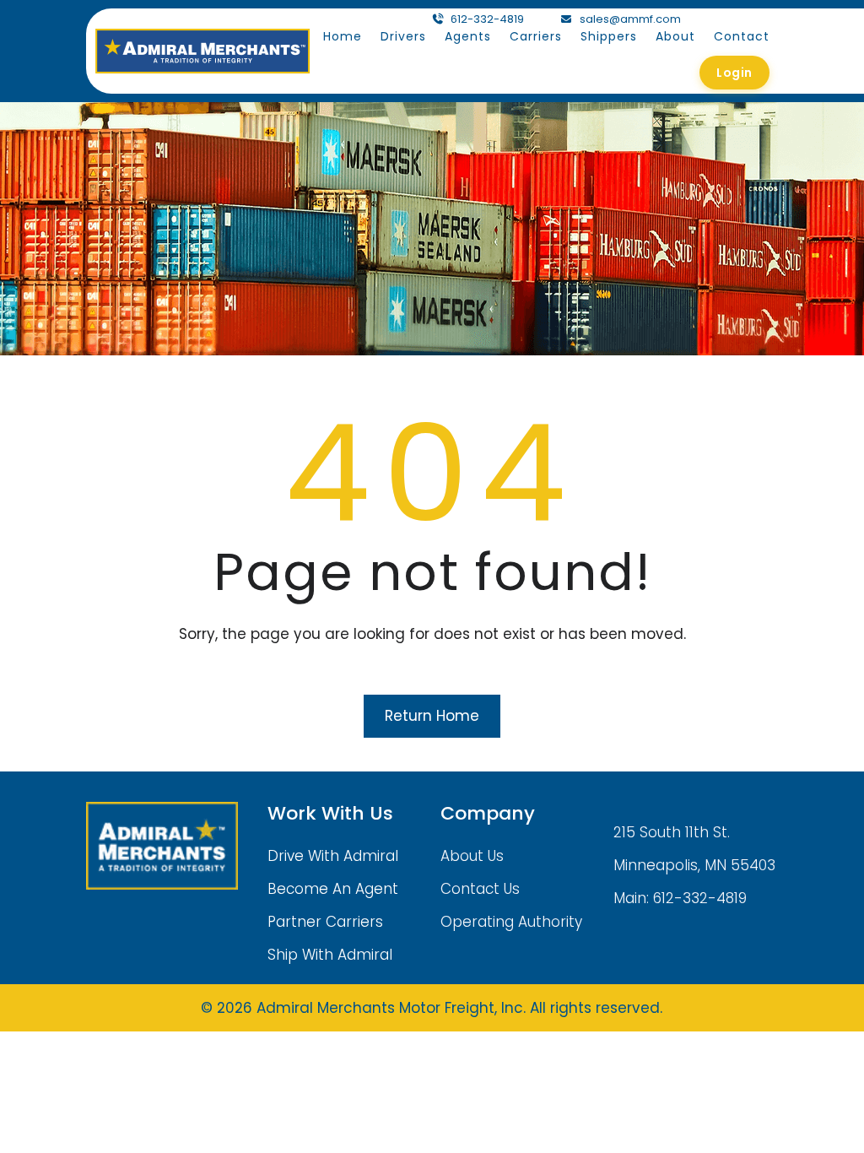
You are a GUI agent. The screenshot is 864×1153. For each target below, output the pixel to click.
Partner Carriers (325, 922)
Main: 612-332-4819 (680, 898)
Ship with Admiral (329, 955)
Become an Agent (332, 889)
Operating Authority (511, 922)
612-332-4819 (487, 19)
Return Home (432, 716)
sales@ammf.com (630, 19)
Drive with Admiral (332, 856)
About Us (472, 856)
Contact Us (480, 889)
